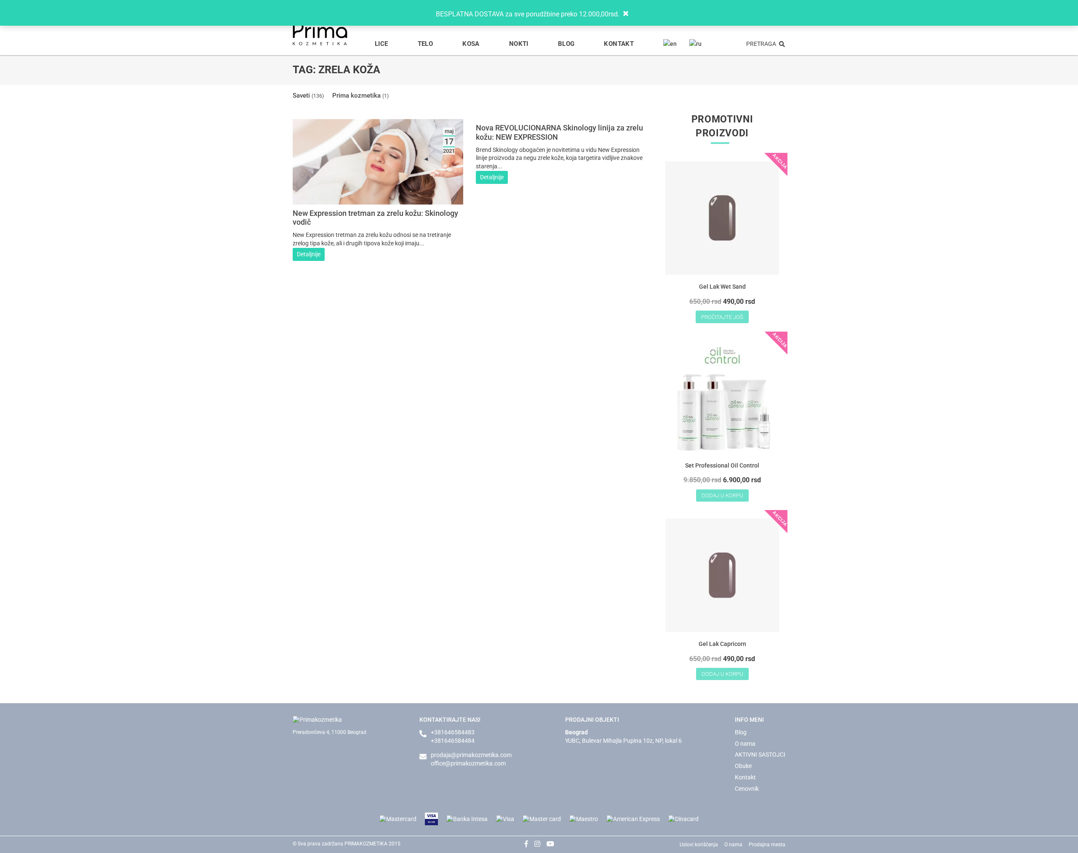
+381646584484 (453, 740)
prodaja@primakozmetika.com (471, 755)
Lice (381, 44)
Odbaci (633, 14)
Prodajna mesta (767, 845)
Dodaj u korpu (722, 495)
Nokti (518, 44)
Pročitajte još (722, 317)
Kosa (471, 44)
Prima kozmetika (360, 95)
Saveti (308, 95)
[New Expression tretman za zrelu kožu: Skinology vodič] (378, 200)
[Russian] (695, 43)
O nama (745, 743)
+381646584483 (453, 732)
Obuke (743, 766)
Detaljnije (308, 254)
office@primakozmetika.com (468, 763)
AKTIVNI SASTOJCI (760, 754)
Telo (425, 44)
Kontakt (619, 44)
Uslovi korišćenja (699, 845)
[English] (670, 43)
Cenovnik (747, 788)
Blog (566, 44)
